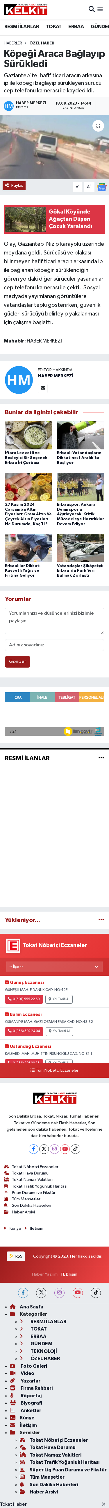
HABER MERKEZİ (56, 376)
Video (27, 1373)
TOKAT (54, 26)
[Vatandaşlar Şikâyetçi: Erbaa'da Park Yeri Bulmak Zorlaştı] (80, 548)
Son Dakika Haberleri (31, 1205)
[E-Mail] (42, 388)
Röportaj (31, 1395)
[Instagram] (54, 1149)
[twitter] (41, 1293)
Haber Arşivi (23, 1212)
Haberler (13, 43)
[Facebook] (33, 1149)
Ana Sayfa (31, 1306)
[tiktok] (96, 1293)
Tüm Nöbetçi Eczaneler (57, 1070)
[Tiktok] (75, 1149)
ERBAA (76, 26)
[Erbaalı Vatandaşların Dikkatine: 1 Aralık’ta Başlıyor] (80, 435)
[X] (44, 1149)
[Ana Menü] (100, 9)
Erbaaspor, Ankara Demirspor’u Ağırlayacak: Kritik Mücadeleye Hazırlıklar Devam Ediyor (80, 514)
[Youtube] (65, 1149)
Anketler (30, 1410)
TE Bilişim (68, 1274)
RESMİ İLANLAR (21, 26)
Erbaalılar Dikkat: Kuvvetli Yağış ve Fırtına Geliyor (22, 571)
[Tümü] (101, 920)
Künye (15, 1228)
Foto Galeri (33, 1366)
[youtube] (78, 1293)
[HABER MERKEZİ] (19, 379)
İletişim (36, 1228)
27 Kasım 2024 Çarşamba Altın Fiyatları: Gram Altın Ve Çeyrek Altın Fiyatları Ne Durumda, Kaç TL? (28, 514)
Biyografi (31, 1403)
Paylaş (17, 185)
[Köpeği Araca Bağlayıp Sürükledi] (54, 147)
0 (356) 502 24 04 (26, 1031)
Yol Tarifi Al (61, 999)
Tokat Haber (13, 1504)
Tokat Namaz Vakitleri (32, 1179)
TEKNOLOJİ (43, 1351)
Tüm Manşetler (26, 1199)
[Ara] (92, 9)
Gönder (17, 661)
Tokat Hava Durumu (30, 1173)
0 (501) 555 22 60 (26, 999)
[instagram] (59, 1293)
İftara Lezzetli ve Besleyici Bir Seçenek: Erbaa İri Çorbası (27, 458)
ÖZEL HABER (41, 43)
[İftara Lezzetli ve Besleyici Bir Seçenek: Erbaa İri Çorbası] (28, 435)
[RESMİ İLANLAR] (101, 758)
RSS (18, 1256)
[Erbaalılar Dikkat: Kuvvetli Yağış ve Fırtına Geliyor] (28, 548)
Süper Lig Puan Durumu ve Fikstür (68, 1469)
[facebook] (23, 1293)
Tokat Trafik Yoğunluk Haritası (39, 1186)
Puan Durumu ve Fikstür (34, 1192)
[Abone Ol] (102, 186)
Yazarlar (30, 1380)
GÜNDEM (41, 1343)
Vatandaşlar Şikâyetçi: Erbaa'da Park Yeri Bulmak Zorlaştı (80, 571)
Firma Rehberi (36, 1388)
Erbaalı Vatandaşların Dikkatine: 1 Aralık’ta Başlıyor (79, 458)
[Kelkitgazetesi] (25, 9)
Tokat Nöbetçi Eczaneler (35, 1167)
